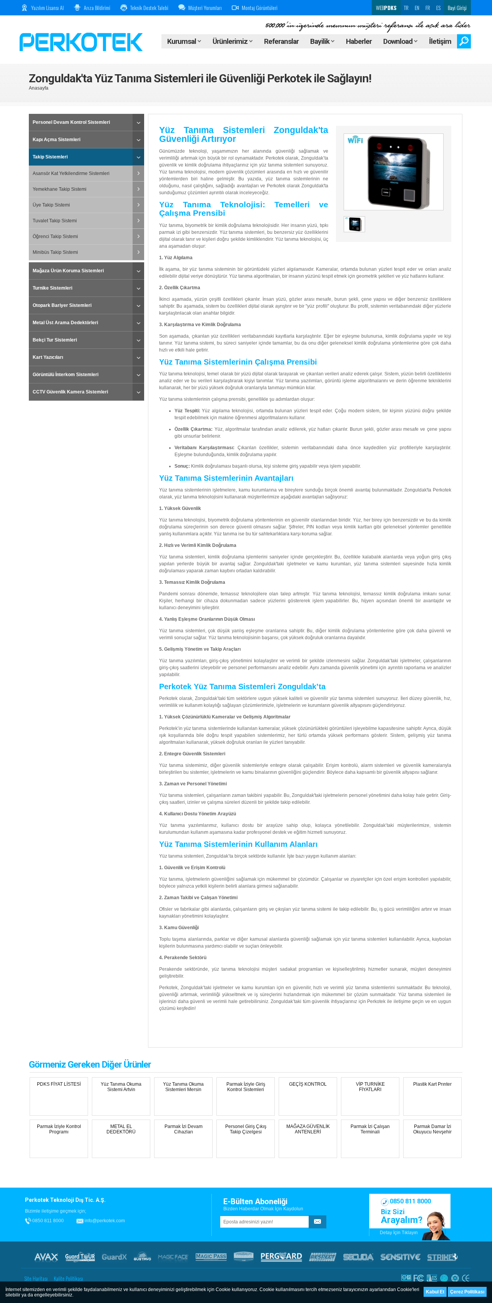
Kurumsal (182, 41)
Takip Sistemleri (50, 157)
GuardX (114, 1257)
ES (438, 7)
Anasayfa (38, 88)
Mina (243, 1257)
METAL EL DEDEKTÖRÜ (121, 1129)
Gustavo (142, 1257)
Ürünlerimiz (231, 41)
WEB (386, 7)
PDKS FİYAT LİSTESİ (59, 1084)
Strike (442, 1257)
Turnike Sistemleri (52, 288)
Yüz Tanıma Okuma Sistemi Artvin (121, 1086)
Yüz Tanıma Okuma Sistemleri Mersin (183, 1086)
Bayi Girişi (457, 7)
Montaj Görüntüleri (260, 7)
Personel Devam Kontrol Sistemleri (71, 122)
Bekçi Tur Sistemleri (55, 340)
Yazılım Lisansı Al (47, 7)
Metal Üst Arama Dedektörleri (65, 322)
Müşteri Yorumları (205, 7)
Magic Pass (211, 1257)
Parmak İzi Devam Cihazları (184, 1129)
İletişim (440, 41)
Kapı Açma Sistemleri (56, 139)
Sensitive (400, 1257)
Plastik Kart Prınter (432, 1084)
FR (428, 7)
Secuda (358, 1257)
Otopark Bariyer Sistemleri (62, 305)
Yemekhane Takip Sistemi (59, 189)
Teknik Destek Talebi (149, 7)
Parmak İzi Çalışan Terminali (370, 1129)
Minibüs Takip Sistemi (55, 252)
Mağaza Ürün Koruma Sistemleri (68, 270)
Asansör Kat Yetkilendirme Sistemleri (71, 173)
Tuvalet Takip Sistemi (55, 220)
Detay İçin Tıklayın (399, 1232)
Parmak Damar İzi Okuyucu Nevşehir (432, 1129)
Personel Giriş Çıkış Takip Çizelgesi (245, 1129)
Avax (46, 1257)
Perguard (281, 1257)
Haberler (359, 41)
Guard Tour (80, 1257)
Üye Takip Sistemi (51, 205)
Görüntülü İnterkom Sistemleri (65, 374)
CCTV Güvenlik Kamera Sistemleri (70, 392)
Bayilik (320, 41)
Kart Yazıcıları (48, 357)
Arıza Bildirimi (97, 7)
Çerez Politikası (467, 1292)
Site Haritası (36, 1278)
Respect (323, 1257)
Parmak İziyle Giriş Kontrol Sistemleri (245, 1086)
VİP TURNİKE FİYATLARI (370, 1086)
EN (417, 7)
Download (398, 41)
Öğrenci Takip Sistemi (55, 236)
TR (406, 7)
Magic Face (173, 1257)
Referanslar (281, 41)
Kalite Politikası (68, 1278)
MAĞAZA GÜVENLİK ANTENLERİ (308, 1129)
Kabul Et (435, 1292)
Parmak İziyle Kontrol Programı (59, 1129)
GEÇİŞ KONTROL (308, 1084)
